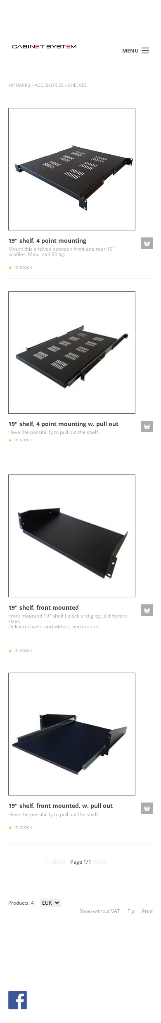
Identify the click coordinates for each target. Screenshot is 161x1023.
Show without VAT (99, 911)
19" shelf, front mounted (43, 607)
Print (147, 911)
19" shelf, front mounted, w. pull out (60, 806)
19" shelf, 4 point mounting (47, 240)
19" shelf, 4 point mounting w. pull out (63, 424)
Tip (131, 911)
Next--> (104, 861)
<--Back (55, 861)
